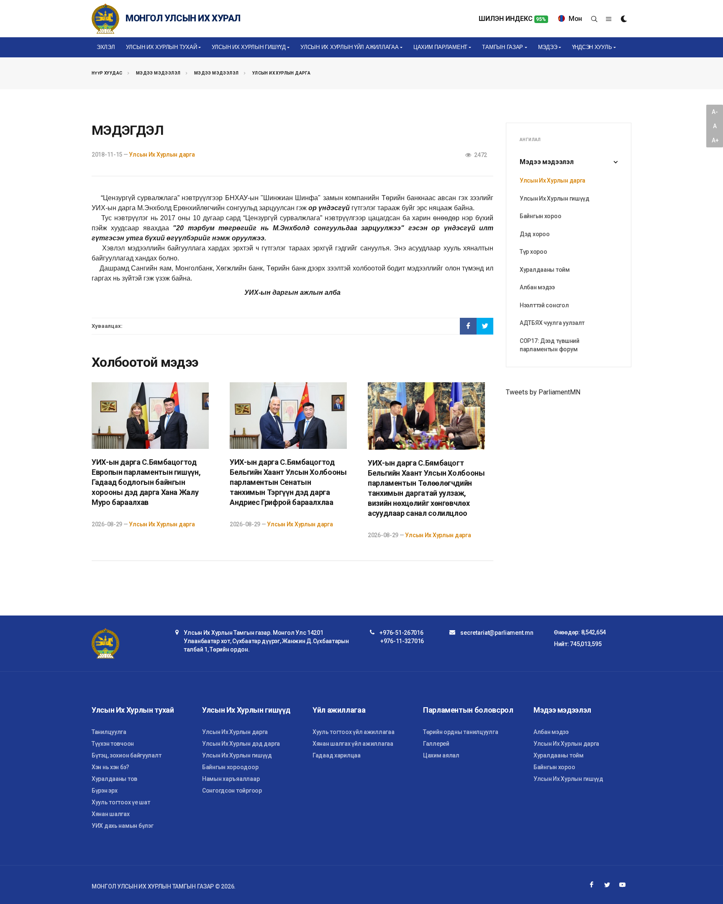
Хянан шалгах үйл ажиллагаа (353, 743)
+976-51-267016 (401, 632)
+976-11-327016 (402, 641)
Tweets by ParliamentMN (543, 392)
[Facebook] (591, 884)
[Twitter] (607, 884)
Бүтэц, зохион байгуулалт (126, 755)
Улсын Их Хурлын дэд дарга (241, 743)
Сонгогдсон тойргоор (232, 790)
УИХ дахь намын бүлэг (122, 825)
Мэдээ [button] (547, 47)
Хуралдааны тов (114, 778)
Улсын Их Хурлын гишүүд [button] (249, 47)
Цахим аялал (441, 755)
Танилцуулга (109, 732)
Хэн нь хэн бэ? (110, 767)
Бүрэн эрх (104, 790)
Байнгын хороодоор (230, 767)
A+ (715, 140)
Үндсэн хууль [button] (592, 47)
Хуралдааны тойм (545, 269)
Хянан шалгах (111, 814)
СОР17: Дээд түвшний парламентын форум (549, 345)
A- (715, 111)
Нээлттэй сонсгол (544, 305)
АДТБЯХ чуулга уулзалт (552, 322)
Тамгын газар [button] (502, 47)
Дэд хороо (534, 234)
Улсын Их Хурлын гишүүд (555, 198)
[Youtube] (622, 884)
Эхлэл (106, 47)
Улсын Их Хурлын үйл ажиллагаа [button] (349, 47)
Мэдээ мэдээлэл (158, 73)
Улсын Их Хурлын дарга (281, 73)
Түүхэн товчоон (113, 743)
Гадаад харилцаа (337, 755)
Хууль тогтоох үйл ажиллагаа (353, 732)
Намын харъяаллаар (230, 778)
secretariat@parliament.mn (496, 632)
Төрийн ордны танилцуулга (460, 732)
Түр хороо (533, 251)
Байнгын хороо (540, 216)
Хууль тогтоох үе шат (121, 802)
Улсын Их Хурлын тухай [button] (161, 47)
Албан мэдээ (537, 287)
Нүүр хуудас (107, 73)
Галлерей (436, 743)
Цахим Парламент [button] (440, 47)
